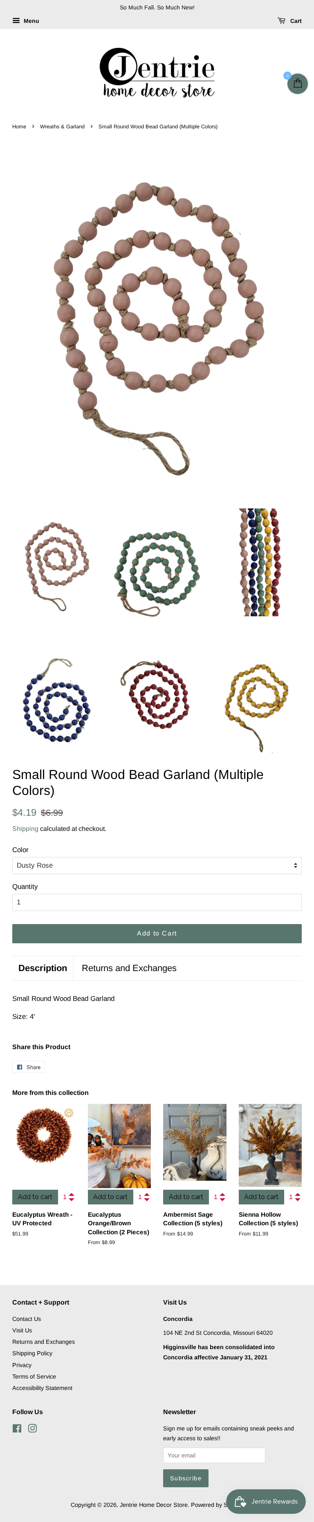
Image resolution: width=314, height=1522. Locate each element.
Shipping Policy (32, 1353)
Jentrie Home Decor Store (154, 1505)
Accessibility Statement (42, 1388)
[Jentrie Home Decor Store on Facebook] (17, 1430)
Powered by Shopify (217, 1505)
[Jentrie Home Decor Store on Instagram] (32, 1430)
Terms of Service (34, 1376)
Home (19, 126)
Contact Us (26, 1319)
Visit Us (22, 1330)
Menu (30, 21)
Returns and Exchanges (129, 968)
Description (42, 968)
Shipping (25, 828)
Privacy (21, 1365)
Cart (295, 21)
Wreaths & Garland (62, 126)
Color (20, 850)
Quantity (25, 887)
